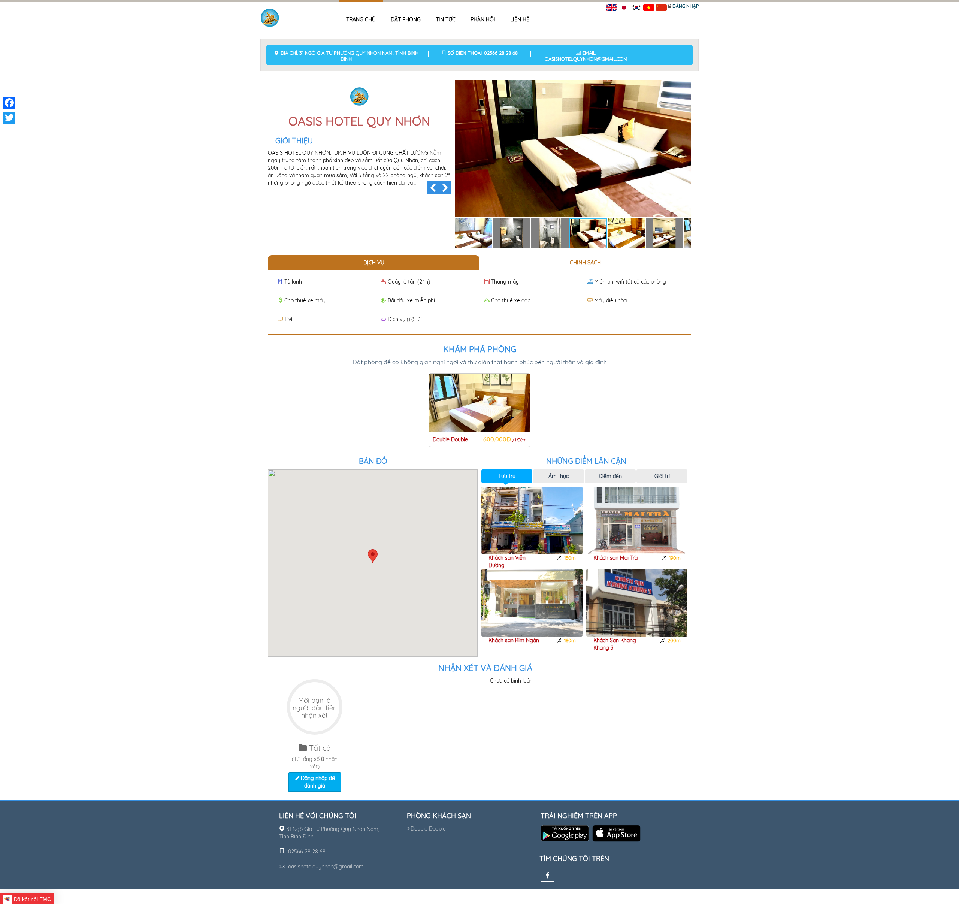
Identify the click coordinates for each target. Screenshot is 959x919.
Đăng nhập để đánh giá (317, 782)
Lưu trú (507, 476)
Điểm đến (610, 476)
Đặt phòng (406, 19)
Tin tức (446, 19)
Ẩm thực (558, 476)
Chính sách (585, 262)
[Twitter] (9, 117)
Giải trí (662, 476)
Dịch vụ (373, 262)
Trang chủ (361, 19)
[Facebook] (547, 875)
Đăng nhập (685, 6)
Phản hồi (483, 19)
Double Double (428, 828)
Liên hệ (519, 19)
